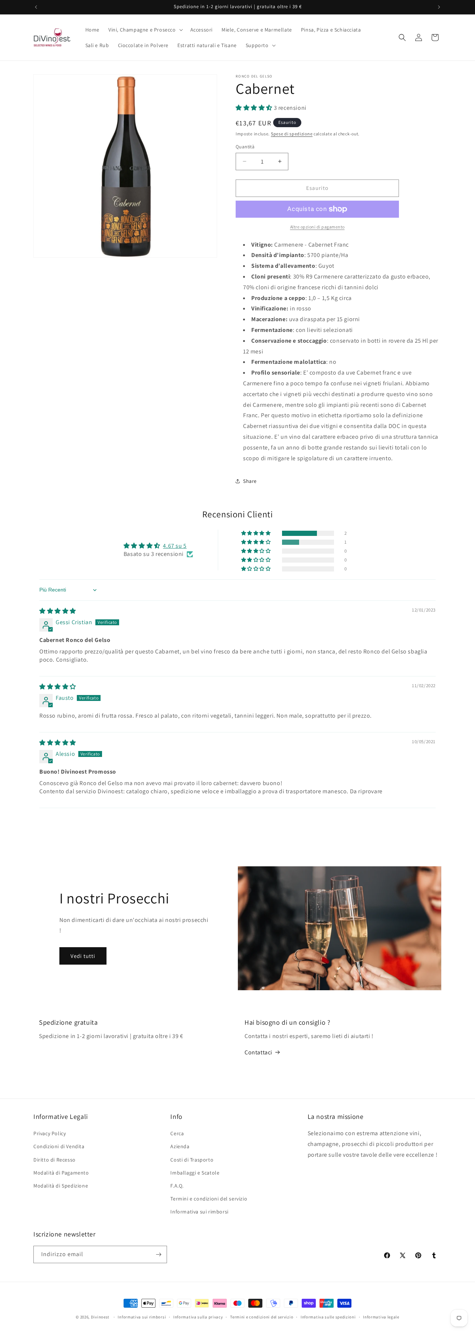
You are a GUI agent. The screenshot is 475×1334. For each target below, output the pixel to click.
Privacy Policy (49, 1133)
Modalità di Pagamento (61, 1172)
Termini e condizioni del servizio (208, 1198)
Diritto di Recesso (54, 1159)
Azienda (179, 1146)
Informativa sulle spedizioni (328, 1317)
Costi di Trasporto (191, 1159)
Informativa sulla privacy (198, 1317)
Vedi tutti (83, 955)
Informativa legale (381, 1317)
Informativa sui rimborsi (199, 1211)
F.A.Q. (177, 1185)
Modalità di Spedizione (60, 1185)
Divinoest (100, 1317)
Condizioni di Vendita (59, 1146)
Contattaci (258, 1052)
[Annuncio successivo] (439, 7)
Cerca (177, 1133)
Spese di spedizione (291, 133)
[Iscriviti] (158, 1254)
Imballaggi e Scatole (194, 1172)
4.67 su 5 (174, 546)
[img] (57, 611)
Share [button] (250, 481)
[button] (145, 29)
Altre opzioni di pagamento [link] (317, 227)
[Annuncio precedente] (36, 7)
